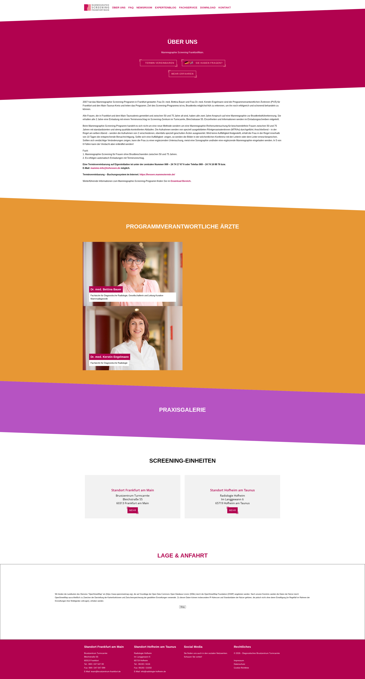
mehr (132, 510)
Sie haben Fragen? (208, 63)
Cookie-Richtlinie (241, 668)
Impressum (239, 660)
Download (208, 7)
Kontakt (224, 7)
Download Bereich (181, 181)
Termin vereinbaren (159, 63)
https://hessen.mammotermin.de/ (157, 174)
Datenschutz (239, 664)
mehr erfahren (182, 74)
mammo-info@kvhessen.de (105, 168)
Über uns (118, 7)
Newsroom (144, 7)
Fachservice (188, 7)
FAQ (131, 7)
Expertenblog (165, 7)
